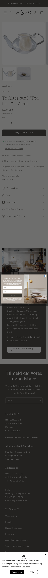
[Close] (45, 554)
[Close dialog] (45, 276)
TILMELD (12, 295)
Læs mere (26, 567)
